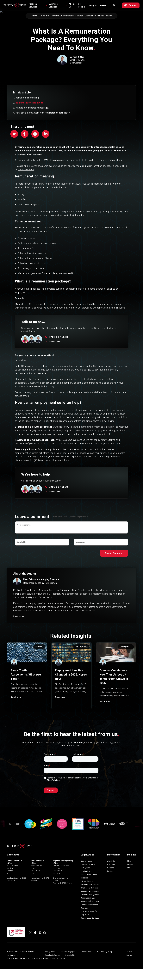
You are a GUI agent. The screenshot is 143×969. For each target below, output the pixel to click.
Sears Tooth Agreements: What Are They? (26, 674)
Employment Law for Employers (89, 913)
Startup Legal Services (90, 918)
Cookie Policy (87, 952)
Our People (81, 5)
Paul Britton (78, 57)
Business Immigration (90, 895)
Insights (93, 5)
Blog (129, 861)
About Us (72, 5)
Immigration (85, 871)
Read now (16, 697)
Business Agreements (90, 891)
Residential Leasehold (90, 885)
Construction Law (88, 898)
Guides (130, 865)
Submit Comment (114, 553)
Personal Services (33, 5)
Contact (132, 5)
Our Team (111, 865)
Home (34, 16)
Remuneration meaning (27, 97)
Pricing (110, 871)
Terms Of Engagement (69, 952)
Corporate (85, 908)
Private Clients (87, 881)
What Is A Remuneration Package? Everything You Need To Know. (82, 16)
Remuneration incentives (29, 102)
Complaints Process (52, 955)
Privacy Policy (50, 952)
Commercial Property (89, 905)
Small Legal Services (89, 888)
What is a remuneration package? (32, 107)
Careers (102, 5)
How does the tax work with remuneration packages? (43, 112)
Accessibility (70, 955)
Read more (18, 616)
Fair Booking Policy (104, 952)
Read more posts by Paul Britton (40, 583)
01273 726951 (59, 881)
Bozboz (130, 955)
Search (114, 5)
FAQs (129, 868)
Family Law (85, 868)
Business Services (53, 5)
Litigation (84, 878)
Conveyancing (86, 861)
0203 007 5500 (26, 169)
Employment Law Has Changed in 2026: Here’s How (71, 674)
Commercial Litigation (90, 901)
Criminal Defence (88, 865)
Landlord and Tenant (89, 875)
